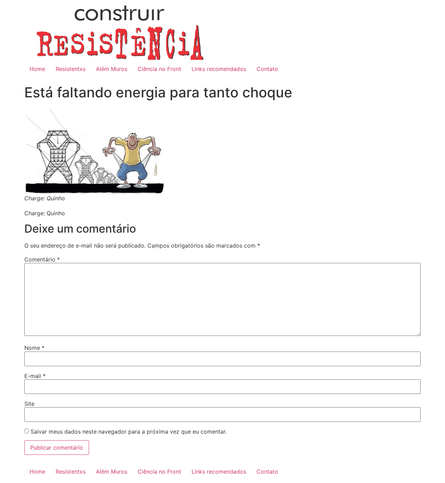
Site (29, 403)
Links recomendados (219, 68)
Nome (34, 348)
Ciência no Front (159, 68)
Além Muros (111, 68)
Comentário (42, 259)
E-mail (35, 376)
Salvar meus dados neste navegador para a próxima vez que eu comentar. (129, 431)
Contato (267, 68)
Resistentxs (71, 68)
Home (37, 68)
